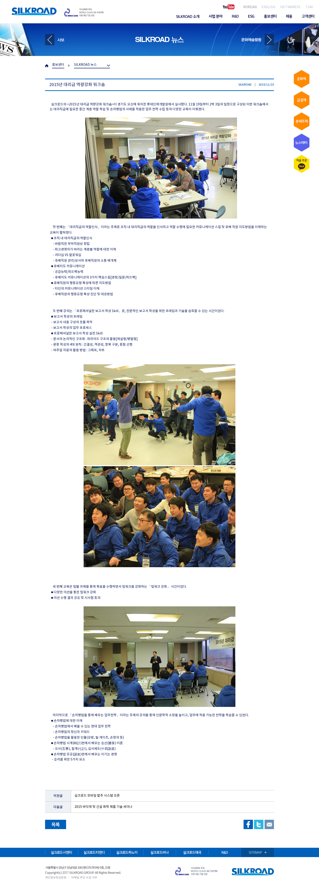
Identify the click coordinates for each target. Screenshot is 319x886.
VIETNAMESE (290, 7)
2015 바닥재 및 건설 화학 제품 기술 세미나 (103, 807)
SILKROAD (34, 11)
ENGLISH (268, 7)
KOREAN (250, 7)
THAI (309, 7)
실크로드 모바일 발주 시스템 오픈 (97, 796)
